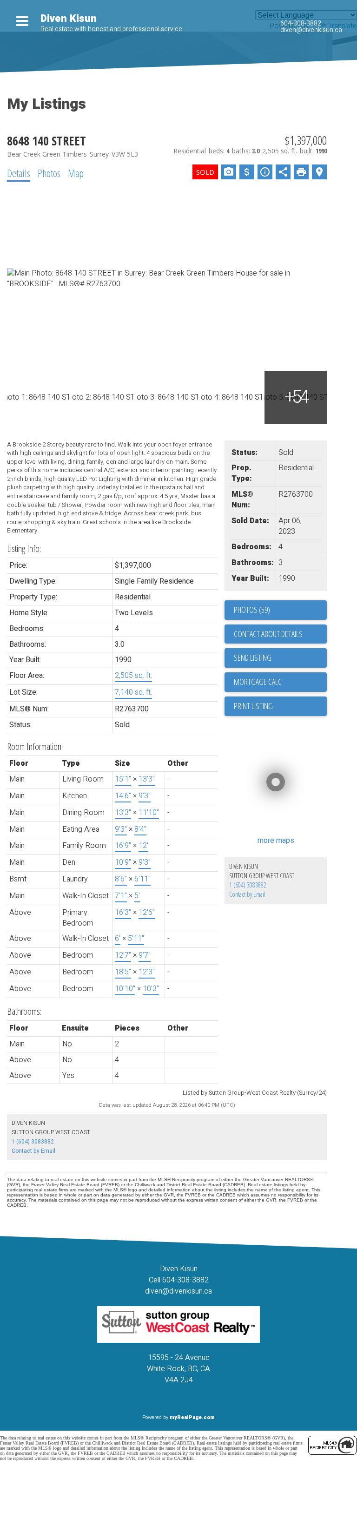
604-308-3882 (300, 23)
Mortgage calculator (280, 682)
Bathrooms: (24, 1011)
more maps (276, 840)
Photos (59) (252, 609)
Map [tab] (76, 173)
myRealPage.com (192, 1417)
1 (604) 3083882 (247, 885)
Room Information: (35, 746)
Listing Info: (24, 548)
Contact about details (268, 633)
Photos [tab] (49, 173)
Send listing (252, 657)
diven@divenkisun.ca (311, 30)
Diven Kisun (68, 18)
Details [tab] (18, 173)
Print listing (253, 705)
